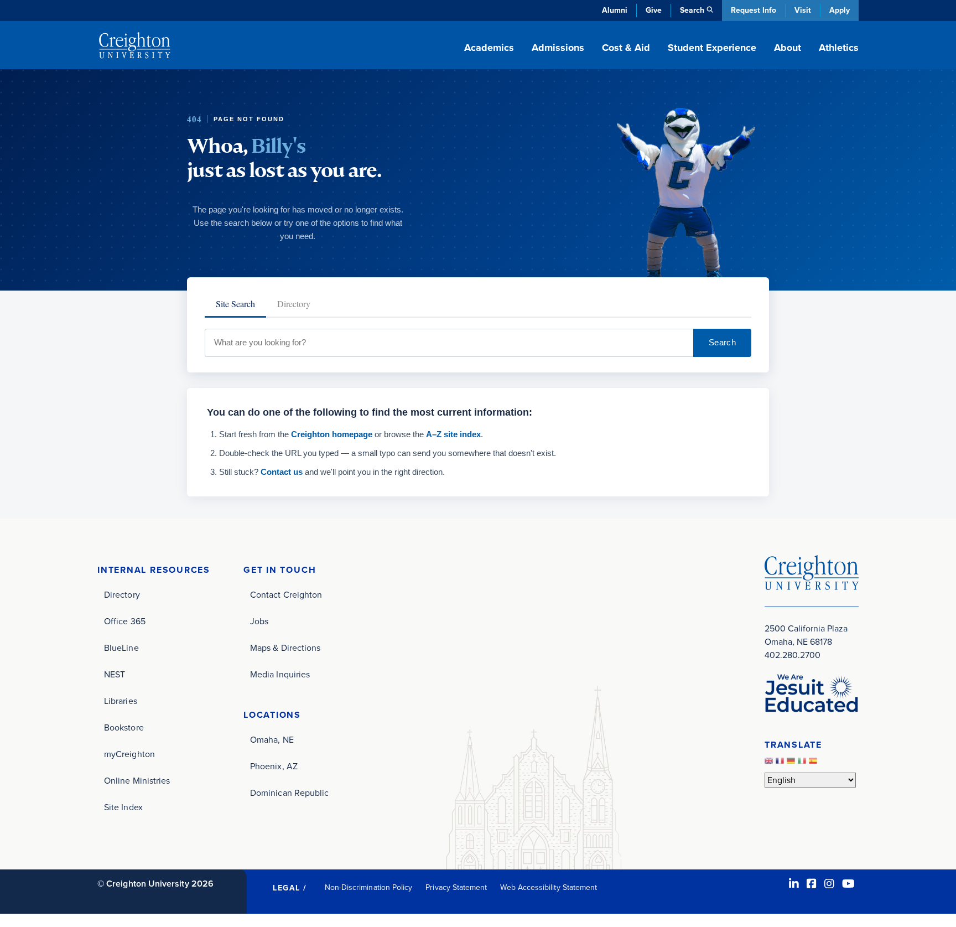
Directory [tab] (293, 303)
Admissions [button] (558, 47)
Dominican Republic (289, 792)
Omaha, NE (272, 739)
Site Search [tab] (235, 303)
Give (654, 10)
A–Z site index (453, 434)
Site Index (123, 807)
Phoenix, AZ (274, 766)
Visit (802, 10)
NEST (114, 674)
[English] (770, 763)
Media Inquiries (280, 674)
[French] (781, 763)
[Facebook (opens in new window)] (811, 884)
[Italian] (803, 763)
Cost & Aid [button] (626, 47)
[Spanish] (814, 763)
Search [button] (692, 10)
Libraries (120, 701)
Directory (122, 594)
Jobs (259, 621)
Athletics (839, 47)
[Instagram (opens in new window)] (829, 884)
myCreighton (129, 754)
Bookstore (124, 727)
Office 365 (125, 621)
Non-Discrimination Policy (369, 887)
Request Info (753, 10)
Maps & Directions (285, 647)
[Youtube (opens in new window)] (848, 884)
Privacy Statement (456, 887)
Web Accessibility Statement (548, 887)
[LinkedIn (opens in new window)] (794, 884)
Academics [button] (489, 47)
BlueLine (121, 647)
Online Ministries (137, 780)
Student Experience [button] (712, 47)
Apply (839, 10)
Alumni (614, 10)
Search (722, 342)
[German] (792, 763)
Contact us (282, 472)
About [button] (787, 47)
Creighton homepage (331, 434)
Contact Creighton (286, 594)
